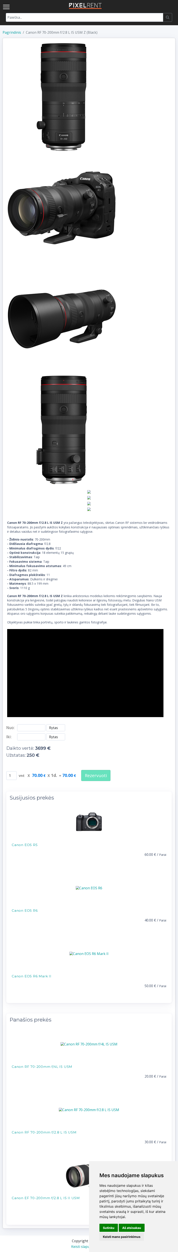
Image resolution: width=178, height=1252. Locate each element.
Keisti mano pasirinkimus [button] (121, 1237)
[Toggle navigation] (6, 7)
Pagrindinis (12, 32)
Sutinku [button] (108, 1228)
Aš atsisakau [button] (131, 1228)
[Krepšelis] (171, 5)
